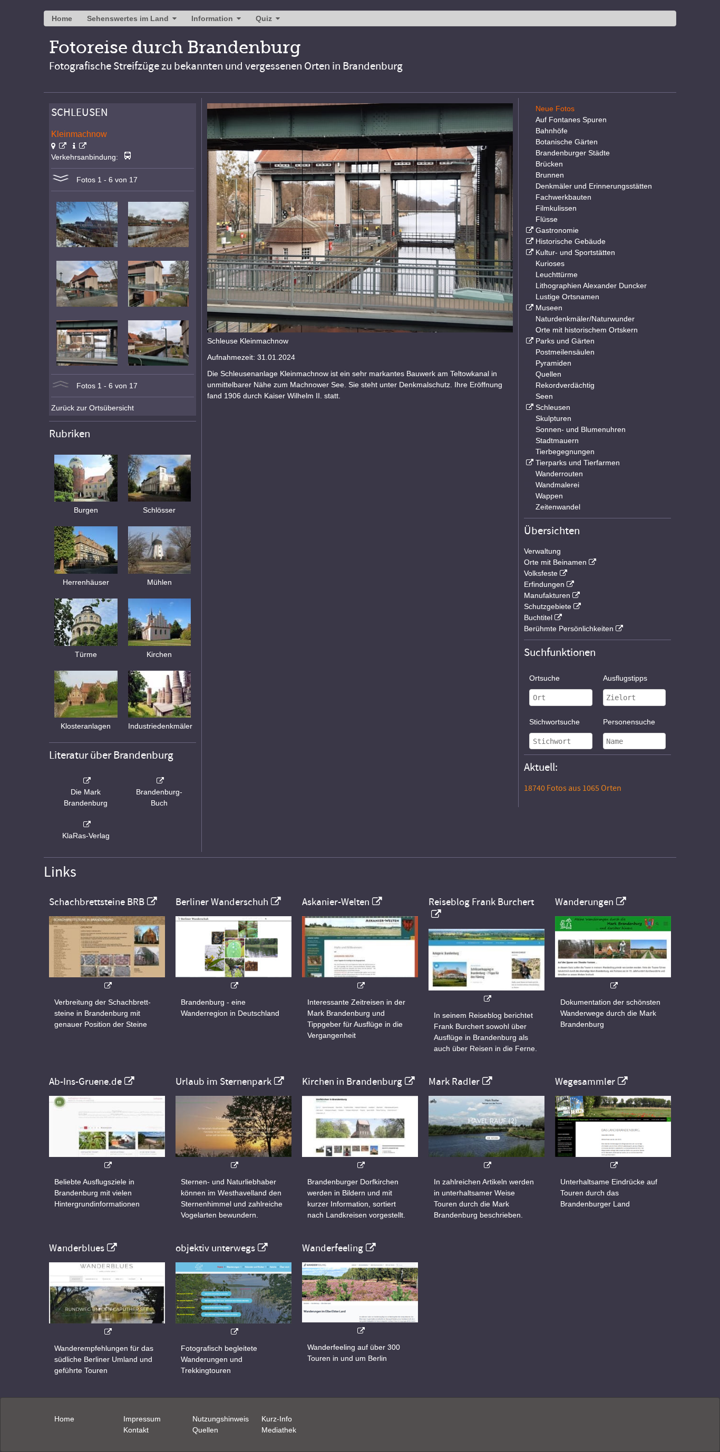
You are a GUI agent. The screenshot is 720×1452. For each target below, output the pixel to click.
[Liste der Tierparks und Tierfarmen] (528, 462)
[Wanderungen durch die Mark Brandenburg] (613, 980)
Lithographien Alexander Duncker (591, 285)
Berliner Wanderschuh (222, 902)
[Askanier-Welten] (360, 980)
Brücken (549, 164)
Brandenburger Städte (573, 153)
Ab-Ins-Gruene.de (85, 1081)
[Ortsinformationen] (79, 146)
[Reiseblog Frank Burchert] (486, 993)
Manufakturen (547, 595)
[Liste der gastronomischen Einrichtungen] (528, 230)
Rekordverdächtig (565, 385)
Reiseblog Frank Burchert (481, 902)
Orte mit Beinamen (555, 562)
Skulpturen (553, 418)
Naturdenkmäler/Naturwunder (585, 319)
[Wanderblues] (107, 1326)
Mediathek (278, 1430)
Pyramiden (553, 363)
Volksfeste (541, 573)
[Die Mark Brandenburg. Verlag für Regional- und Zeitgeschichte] (86, 780)
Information (212, 18)
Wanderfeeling (332, 1248)
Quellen (548, 374)
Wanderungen (584, 902)
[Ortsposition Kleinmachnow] (58, 146)
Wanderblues (76, 1248)
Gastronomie (557, 230)
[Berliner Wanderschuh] (233, 980)
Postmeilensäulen (565, 352)
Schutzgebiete (547, 606)
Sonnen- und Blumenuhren (581, 429)
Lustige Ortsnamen (567, 296)
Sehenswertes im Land (128, 18)
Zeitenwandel (558, 507)
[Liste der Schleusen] (528, 407)
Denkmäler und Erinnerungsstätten (594, 186)
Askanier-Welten (335, 902)
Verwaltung (542, 551)
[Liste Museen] (528, 307)
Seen (544, 396)
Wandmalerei (557, 484)
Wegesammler (585, 1081)
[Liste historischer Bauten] (528, 241)
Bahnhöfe (552, 130)
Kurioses (550, 263)
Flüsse (547, 219)
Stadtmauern (557, 440)
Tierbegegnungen (565, 451)
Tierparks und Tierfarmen (578, 462)
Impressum (142, 1419)
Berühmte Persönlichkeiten (569, 628)
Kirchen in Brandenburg (352, 1081)
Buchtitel (538, 617)
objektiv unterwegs (215, 1248)
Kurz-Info (276, 1419)
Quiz (264, 18)
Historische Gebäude (571, 241)
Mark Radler (454, 1081)
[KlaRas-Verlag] (86, 824)
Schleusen (553, 407)
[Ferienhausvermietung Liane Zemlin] (233, 1160)
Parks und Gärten (565, 341)
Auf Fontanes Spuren (571, 119)
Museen (549, 307)
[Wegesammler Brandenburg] (613, 1160)
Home (62, 18)
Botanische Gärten (567, 142)
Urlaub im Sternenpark (223, 1081)
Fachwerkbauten (563, 197)
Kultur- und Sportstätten (575, 252)
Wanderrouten (559, 473)
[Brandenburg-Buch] (159, 780)
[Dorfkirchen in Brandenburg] (360, 1160)
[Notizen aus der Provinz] (486, 1160)
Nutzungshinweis (220, 1419)
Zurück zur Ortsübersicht (92, 408)
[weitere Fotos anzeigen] (60, 179)
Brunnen (550, 175)
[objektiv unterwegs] (233, 1326)
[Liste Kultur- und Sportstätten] (528, 252)
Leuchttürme (557, 274)
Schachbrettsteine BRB (96, 902)
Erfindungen (544, 584)
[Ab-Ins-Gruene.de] (107, 1160)
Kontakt (136, 1430)
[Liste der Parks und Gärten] (528, 341)
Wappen (549, 496)
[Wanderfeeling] (360, 1325)
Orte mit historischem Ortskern (587, 330)
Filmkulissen (556, 208)
